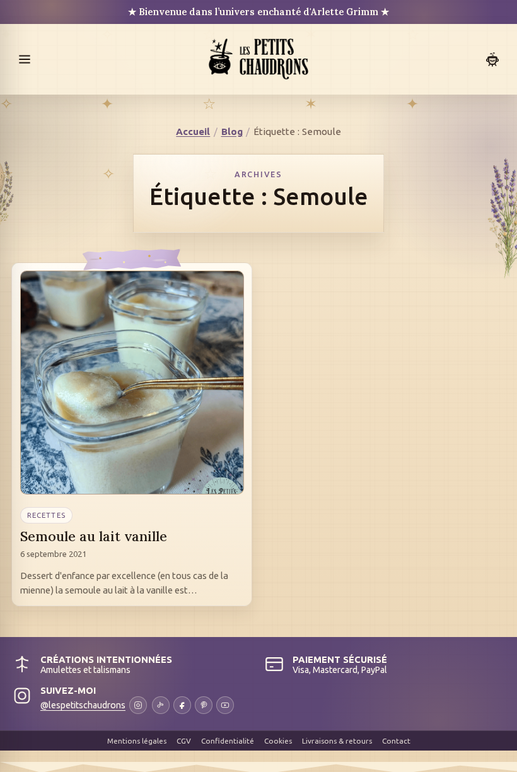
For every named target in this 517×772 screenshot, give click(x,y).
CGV (184, 741)
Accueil (193, 131)
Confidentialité (227, 741)
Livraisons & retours (337, 741)
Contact (396, 741)
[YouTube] (225, 705)
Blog (232, 131)
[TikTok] (161, 705)
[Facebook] (182, 705)
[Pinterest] (203, 705)
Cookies (278, 741)
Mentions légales (136, 741)
